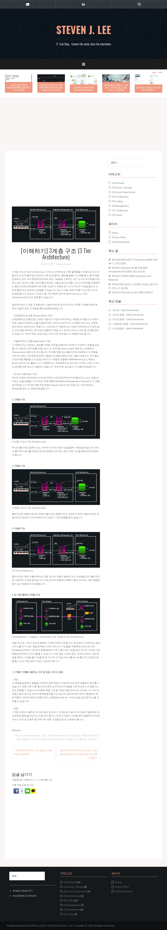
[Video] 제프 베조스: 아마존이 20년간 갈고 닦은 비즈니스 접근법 (116, 87)
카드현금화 (118, 328)
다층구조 (81, 739)
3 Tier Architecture (58, 735)
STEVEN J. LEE (83, 29)
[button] (16, 790)
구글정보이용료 (120, 323)
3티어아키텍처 (56, 739)
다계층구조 (70, 739)
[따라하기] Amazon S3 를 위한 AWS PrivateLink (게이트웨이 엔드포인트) (51, 87)
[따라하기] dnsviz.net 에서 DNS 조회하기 (149, 88)
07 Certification (120, 210)
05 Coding (117, 201)
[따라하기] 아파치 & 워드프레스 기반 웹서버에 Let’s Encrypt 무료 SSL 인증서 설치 (78, 754)
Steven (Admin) (63, 264)
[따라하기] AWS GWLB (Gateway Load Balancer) (84, 88)
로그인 (37, 779)
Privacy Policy (119, 237)
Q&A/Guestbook (121, 241)
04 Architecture (32, 735)
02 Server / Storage (122, 187)
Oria (49, 925)
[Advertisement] (83, 120)
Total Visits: (19, 895)
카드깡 (115, 310)
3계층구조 (26, 739)
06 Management (120, 205)
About (115, 232)
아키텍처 (92, 739)
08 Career (117, 215)
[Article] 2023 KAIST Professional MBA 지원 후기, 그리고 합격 (19, 87)
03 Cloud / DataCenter (123, 192)
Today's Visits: (21, 890)
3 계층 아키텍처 (89, 735)
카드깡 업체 (118, 314)
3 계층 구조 (74, 735)
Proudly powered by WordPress (23, 925)
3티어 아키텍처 (40, 739)
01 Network (118, 183)
